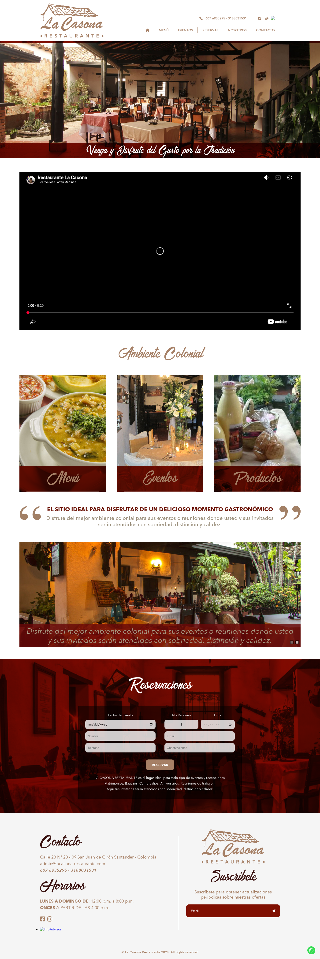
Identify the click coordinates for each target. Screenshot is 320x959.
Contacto (265, 30)
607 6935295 (215, 18)
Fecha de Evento (120, 715)
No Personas (181, 715)
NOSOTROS (237, 30)
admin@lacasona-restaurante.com (72, 863)
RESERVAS (210, 30)
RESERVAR (160, 765)
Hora (217, 715)
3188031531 (237, 18)
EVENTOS (185, 30)
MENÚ (164, 30)
